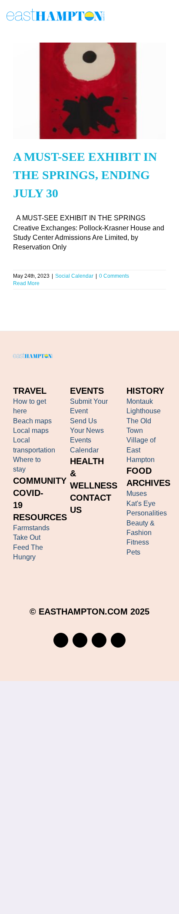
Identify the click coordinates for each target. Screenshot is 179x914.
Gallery (101, 78)
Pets (133, 552)
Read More (26, 283)
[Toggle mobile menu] (169, 16)
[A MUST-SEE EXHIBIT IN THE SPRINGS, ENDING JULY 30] (89, 91)
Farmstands (31, 528)
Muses (136, 493)
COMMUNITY (39, 480)
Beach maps (32, 421)
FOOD (139, 470)
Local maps (31, 430)
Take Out (26, 537)
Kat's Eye (141, 503)
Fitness (137, 542)
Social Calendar (74, 276)
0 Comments (114, 276)
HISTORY (145, 391)
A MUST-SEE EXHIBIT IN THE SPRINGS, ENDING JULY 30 (77, 78)
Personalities (146, 513)
